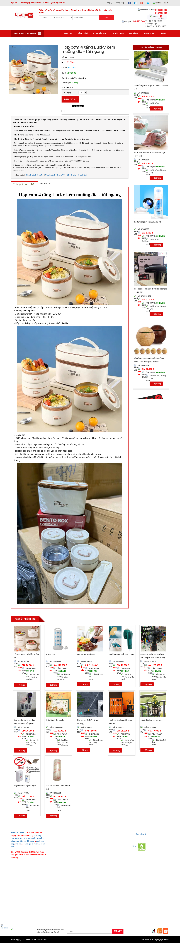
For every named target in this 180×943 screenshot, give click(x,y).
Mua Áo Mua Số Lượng (54, 920)
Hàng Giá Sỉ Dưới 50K (20, 917)
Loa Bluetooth (58, 907)
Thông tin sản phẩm (24, 184)
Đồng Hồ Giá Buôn (19, 920)
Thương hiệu (118, 33)
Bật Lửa (162, 910)
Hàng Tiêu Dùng (72, 907)
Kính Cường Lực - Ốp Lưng (132, 910)
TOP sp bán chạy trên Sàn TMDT (42, 904)
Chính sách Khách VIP (55, 175)
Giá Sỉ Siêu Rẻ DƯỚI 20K (65, 904)
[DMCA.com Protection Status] (142, 846)
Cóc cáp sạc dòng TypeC (40, 910)
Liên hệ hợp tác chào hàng (102, 856)
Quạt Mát (119, 917)
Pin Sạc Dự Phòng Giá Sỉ (154, 917)
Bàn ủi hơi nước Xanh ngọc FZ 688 (121, 654)
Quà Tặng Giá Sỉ (75, 917)
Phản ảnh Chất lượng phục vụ (63, 852)
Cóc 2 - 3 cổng (135, 907)
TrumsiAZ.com (17, 833)
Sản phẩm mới (99, 33)
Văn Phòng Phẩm (43, 907)
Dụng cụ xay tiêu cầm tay (86, 654)
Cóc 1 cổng (148, 907)
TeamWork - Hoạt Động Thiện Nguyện (65, 864)
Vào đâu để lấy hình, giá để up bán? (65, 856)
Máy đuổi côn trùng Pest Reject (25, 785)
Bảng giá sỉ (83, 33)
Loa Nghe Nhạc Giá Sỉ (20, 913)
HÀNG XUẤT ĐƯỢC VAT (19, 904)
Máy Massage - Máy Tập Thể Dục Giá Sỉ (99, 917)
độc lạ (23, 841)
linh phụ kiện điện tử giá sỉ (32, 838)
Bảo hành (133, 33)
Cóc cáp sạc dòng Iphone (82, 910)
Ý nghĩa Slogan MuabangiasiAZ (63, 841)
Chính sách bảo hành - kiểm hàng (105, 848)
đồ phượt (31, 841)
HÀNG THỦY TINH (153, 904)
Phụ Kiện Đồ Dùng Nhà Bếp (110, 913)
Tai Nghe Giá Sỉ (150, 910)
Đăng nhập (120, 3)
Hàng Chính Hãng (101, 910)
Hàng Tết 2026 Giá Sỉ (85, 904)
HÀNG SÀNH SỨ (137, 904)
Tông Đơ (110, 907)
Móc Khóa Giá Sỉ (37, 917)
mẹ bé (18, 844)
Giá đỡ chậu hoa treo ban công (151, 720)
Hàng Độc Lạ (115, 910)
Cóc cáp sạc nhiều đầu (20, 910)
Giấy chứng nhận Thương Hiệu (104, 860)
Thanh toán (149, 33)
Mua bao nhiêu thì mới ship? (62, 848)
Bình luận (45, 183)
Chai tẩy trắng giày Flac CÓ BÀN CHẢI (147, 213)
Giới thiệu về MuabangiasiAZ (62, 837)
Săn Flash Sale (101, 904)
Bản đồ (166, 3)
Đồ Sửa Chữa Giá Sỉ (36, 920)
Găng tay (49, 917)
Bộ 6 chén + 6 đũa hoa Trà (55, 720)
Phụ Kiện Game (61, 917)
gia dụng (15, 841)
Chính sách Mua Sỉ (34, 175)
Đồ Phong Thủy (28, 907)
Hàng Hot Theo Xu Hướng (119, 904)
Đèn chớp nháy (121, 907)
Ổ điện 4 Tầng (50, 654)
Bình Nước (16, 907)
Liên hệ (163, 33)
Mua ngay (70, 99)
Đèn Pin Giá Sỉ (70, 920)
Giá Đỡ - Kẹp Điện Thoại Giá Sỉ (63, 913)
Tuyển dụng (57, 860)
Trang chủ (67, 33)
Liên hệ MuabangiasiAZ (61, 845)
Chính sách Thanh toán (77, 175)
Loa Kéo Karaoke (129, 913)
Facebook (141, 834)
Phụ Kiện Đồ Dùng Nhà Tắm (87, 913)
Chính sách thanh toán (101, 845)
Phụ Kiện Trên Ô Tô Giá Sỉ (40, 913)
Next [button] (171, 225)
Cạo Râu (101, 907)
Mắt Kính (82, 920)
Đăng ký (109, 3)
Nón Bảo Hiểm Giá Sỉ (146, 913)
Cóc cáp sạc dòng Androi (61, 910)
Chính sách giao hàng (101, 841)
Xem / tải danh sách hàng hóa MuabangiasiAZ (109, 864)
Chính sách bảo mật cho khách (104, 852)
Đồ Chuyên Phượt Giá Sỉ (134, 917)
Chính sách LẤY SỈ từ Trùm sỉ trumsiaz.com (108, 837)
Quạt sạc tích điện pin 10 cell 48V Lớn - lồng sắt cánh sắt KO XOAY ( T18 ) (152, 657)
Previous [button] (130, 225)
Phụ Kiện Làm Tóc (88, 907)
